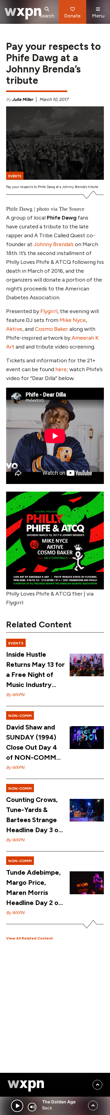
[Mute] (32, 1107)
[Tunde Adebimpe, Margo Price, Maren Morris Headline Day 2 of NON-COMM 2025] (87, 882)
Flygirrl (48, 311)
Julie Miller (22, 99)
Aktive (14, 329)
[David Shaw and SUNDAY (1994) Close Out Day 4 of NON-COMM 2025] (87, 737)
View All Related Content (29, 938)
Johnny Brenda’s (54, 244)
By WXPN (15, 694)
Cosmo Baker (51, 329)
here (61, 369)
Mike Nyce (73, 320)
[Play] (17, 1106)
